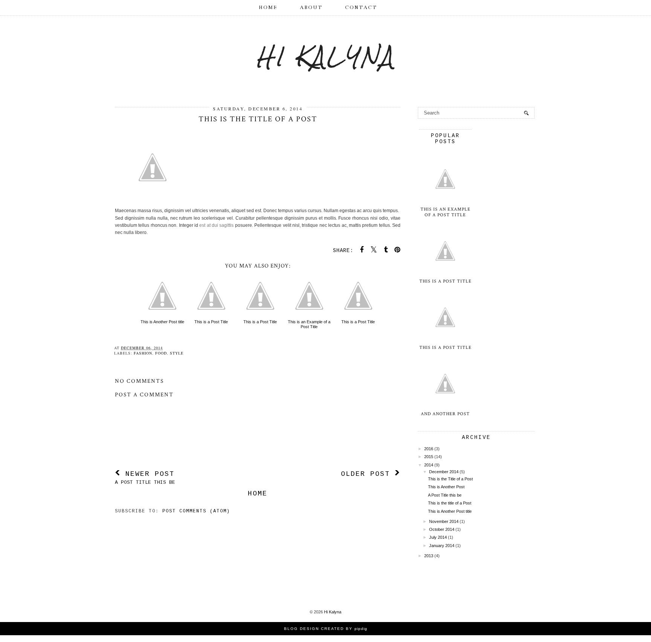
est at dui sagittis (216, 225)
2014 (428, 465)
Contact (361, 8)
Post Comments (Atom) (196, 511)
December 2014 (443, 471)
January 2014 (441, 545)
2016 (428, 448)
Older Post (368, 474)
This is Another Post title (162, 321)
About (311, 8)
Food (161, 353)
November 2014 (443, 521)
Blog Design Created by (325, 629)
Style (176, 353)
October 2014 (441, 529)
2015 (428, 456)
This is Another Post (446, 487)
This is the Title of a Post (450, 479)
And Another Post (445, 414)
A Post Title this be (445, 495)
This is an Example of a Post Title (309, 324)
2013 (428, 555)
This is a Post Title (211, 321)
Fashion (143, 353)
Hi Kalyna (326, 56)
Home (268, 8)
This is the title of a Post (449, 503)
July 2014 (438, 537)
